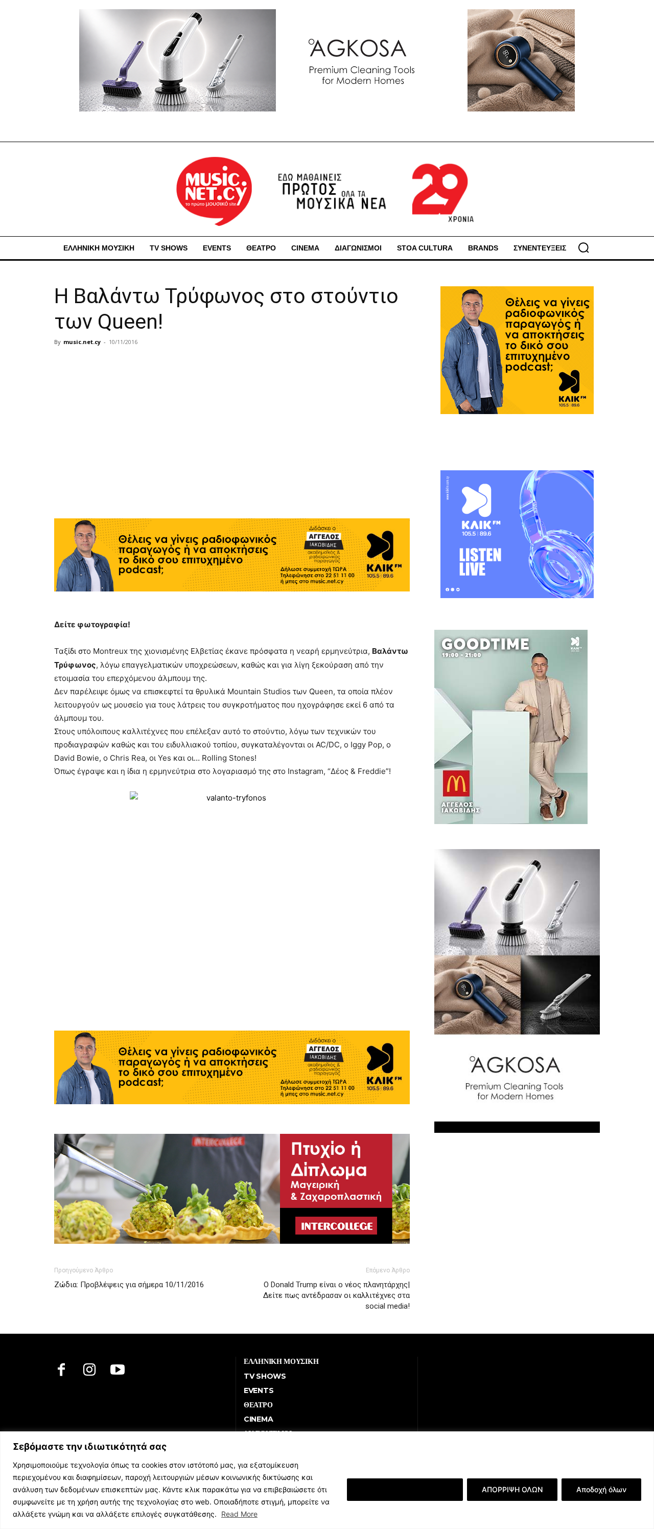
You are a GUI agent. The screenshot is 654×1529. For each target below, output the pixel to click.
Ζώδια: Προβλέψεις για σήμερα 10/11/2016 (129, 1284)
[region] (327, 1480)
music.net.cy (82, 342)
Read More (239, 1514)
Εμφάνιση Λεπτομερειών (405, 1489)
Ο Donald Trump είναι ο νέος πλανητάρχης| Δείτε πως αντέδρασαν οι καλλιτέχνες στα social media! (336, 1295)
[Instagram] (89, 1370)
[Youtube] (117, 1370)
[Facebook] (61, 1370)
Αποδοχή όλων (601, 1489)
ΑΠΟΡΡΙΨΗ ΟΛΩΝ (512, 1489)
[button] (583, 247)
